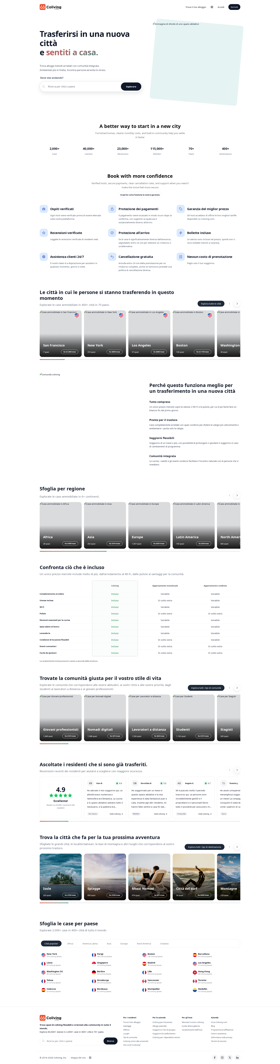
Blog (213, 1026)
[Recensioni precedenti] (229, 770)
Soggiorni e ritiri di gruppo (164, 1029)
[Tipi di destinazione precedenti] (229, 847)
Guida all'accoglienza (191, 1026)
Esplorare (131, 86)
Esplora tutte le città (211, 303)
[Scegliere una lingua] (212, 7)
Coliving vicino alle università (135, 1041)
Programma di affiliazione (222, 1029)
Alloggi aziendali (160, 1026)
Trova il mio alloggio (196, 7)
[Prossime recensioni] (237, 770)
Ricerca (110, 1041)
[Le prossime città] (237, 303)
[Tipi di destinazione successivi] (237, 847)
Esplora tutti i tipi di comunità (206, 687)
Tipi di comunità (130, 1037)
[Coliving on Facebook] (215, 1058)
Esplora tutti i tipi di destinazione (204, 846)
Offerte (126, 1029)
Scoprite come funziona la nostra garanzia (140, 194)
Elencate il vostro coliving (193, 1022)
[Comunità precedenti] (229, 688)
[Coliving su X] (230, 1058)
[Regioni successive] (237, 495)
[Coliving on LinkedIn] (237, 1058)
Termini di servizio (218, 1041)
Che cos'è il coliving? (132, 1045)
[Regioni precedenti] (229, 495)
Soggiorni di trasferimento (164, 1033)
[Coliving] (50, 7)
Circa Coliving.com (219, 1022)
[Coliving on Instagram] (222, 1058)
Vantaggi (127, 1026)
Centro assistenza (218, 1033)
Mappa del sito (78, 1057)
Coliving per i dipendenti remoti (166, 1037)
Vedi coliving (116, 814)
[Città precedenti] (229, 303)
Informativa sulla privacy (221, 1037)
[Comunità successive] (237, 688)
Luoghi (126, 1033)
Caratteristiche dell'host (192, 1029)
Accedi (221, 7)
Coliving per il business (162, 1022)
